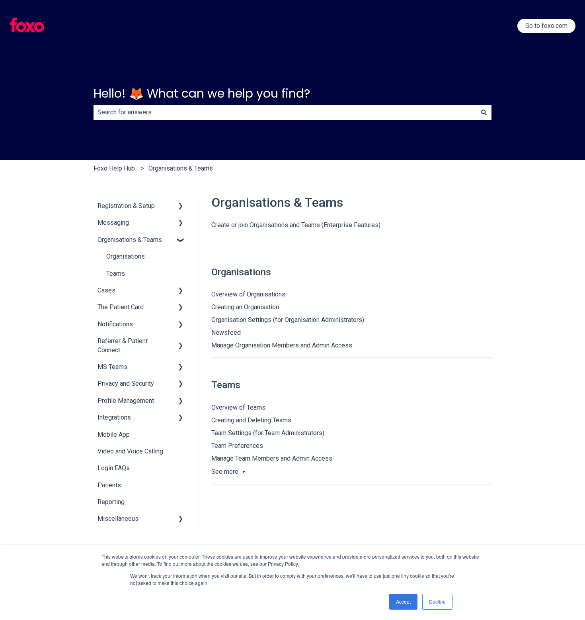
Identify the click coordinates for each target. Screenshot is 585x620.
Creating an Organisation (245, 307)
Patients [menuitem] (109, 485)
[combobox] (285, 112)
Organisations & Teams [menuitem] (130, 239)
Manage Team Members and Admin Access (271, 458)
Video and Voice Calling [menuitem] (130, 451)
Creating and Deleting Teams (251, 420)
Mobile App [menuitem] (114, 434)
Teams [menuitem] (115, 273)
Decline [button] (437, 601)
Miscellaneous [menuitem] (118, 518)
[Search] (483, 112)
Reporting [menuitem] (111, 502)
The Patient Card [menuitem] (121, 307)
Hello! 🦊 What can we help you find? (202, 93)
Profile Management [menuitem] (126, 400)
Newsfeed (226, 332)
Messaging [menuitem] (113, 222)
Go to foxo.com (546, 25)
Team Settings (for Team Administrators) (267, 433)
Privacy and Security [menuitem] (126, 383)
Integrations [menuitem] (114, 417)
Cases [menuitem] (106, 290)
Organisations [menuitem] (125, 256)
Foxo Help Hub (114, 168)
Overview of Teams (238, 407)
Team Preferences (237, 445)
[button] (180, 206)
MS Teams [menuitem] (112, 367)
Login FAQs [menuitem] (114, 468)
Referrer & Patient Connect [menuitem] (123, 345)
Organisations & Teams (180, 168)
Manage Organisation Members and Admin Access (281, 345)
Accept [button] (403, 601)
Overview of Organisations (248, 294)
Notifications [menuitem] (115, 324)
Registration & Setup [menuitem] (126, 206)
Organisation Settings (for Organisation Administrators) (287, 320)
